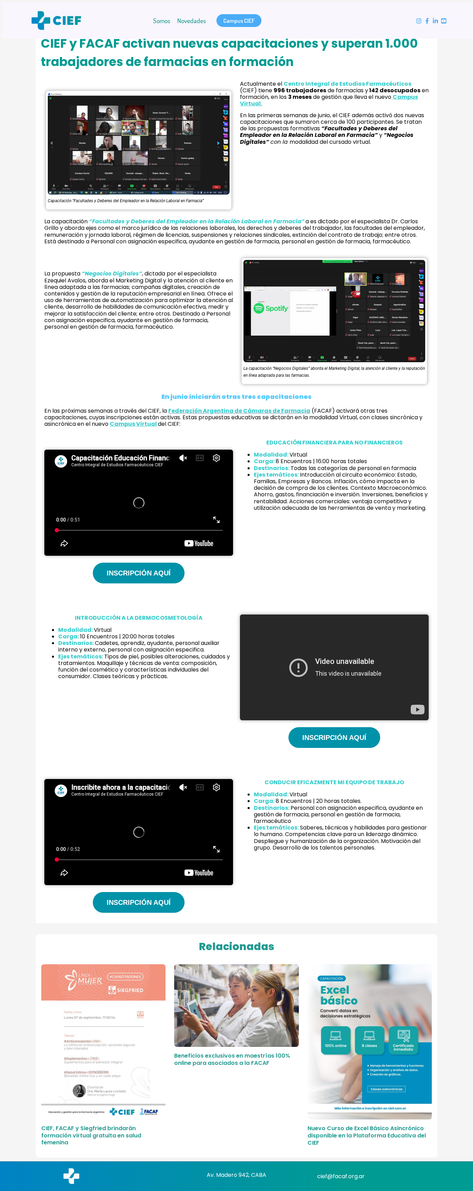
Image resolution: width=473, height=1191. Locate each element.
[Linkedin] (435, 21)
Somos (161, 20)
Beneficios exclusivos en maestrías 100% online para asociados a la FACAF (232, 1059)
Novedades (191, 20)
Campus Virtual (133, 424)
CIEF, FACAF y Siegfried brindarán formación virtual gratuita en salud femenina (91, 1135)
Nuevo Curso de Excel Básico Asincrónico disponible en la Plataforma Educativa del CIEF (366, 1135)
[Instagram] (419, 21)
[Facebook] (427, 21)
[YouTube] (444, 21)
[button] (238, 20)
